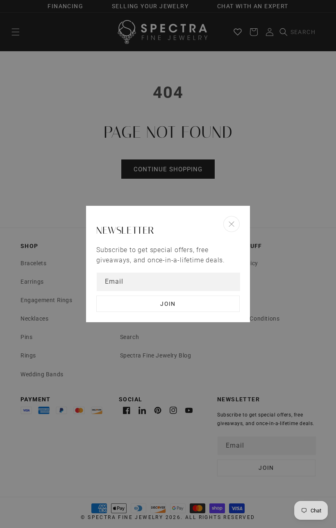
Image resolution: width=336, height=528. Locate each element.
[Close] (231, 224)
